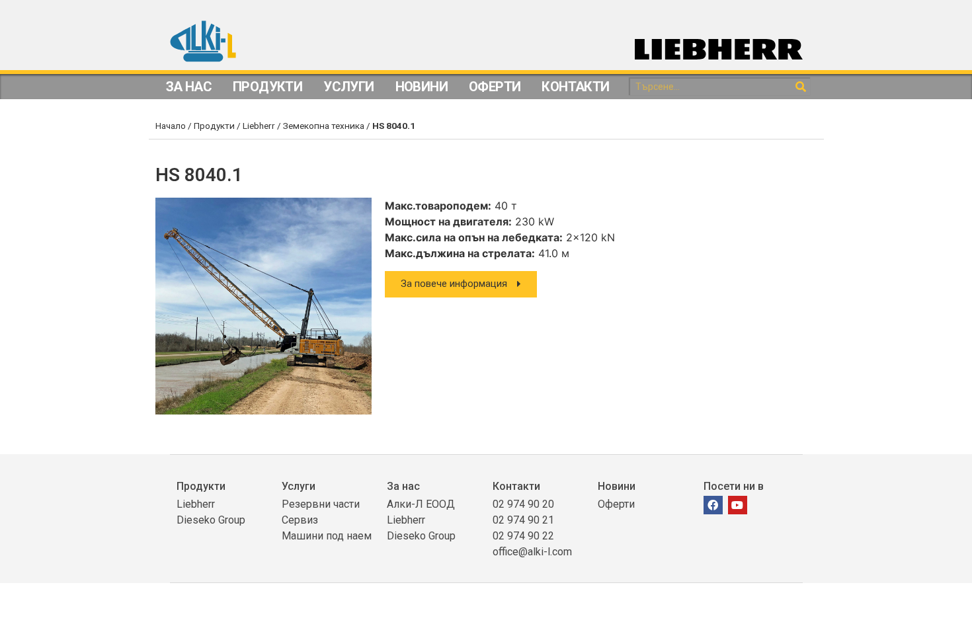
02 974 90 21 (523, 520)
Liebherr (259, 125)
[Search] (800, 87)
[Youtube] (737, 505)
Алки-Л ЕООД (421, 504)
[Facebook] (713, 505)
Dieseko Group (211, 520)
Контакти (575, 87)
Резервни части (321, 504)
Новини (421, 87)
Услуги (348, 87)
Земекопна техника (323, 125)
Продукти (267, 87)
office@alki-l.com (532, 551)
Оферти (494, 87)
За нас (403, 486)
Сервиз (300, 520)
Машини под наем (327, 536)
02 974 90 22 (523, 536)
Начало (170, 125)
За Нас (189, 87)
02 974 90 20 (523, 504)
